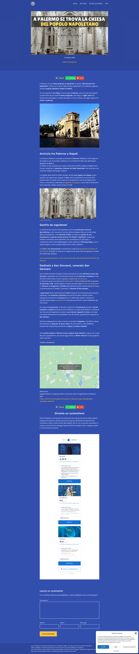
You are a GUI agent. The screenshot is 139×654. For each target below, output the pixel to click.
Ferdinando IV (70, 281)
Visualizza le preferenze (129, 647)
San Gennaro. (82, 279)
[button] (136, 633)
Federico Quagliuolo (69, 62)
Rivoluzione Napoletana (90, 284)
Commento (44, 600)
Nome (42, 623)
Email (81, 78)
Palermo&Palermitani (49, 149)
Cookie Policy (116, 650)
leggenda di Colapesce (72, 182)
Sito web (83, 623)
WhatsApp (72, 78)
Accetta (103, 647)
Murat (69, 298)
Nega (115, 647)
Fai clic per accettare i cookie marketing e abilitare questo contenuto (69, 367)
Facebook (61, 78)
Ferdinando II (60, 300)
